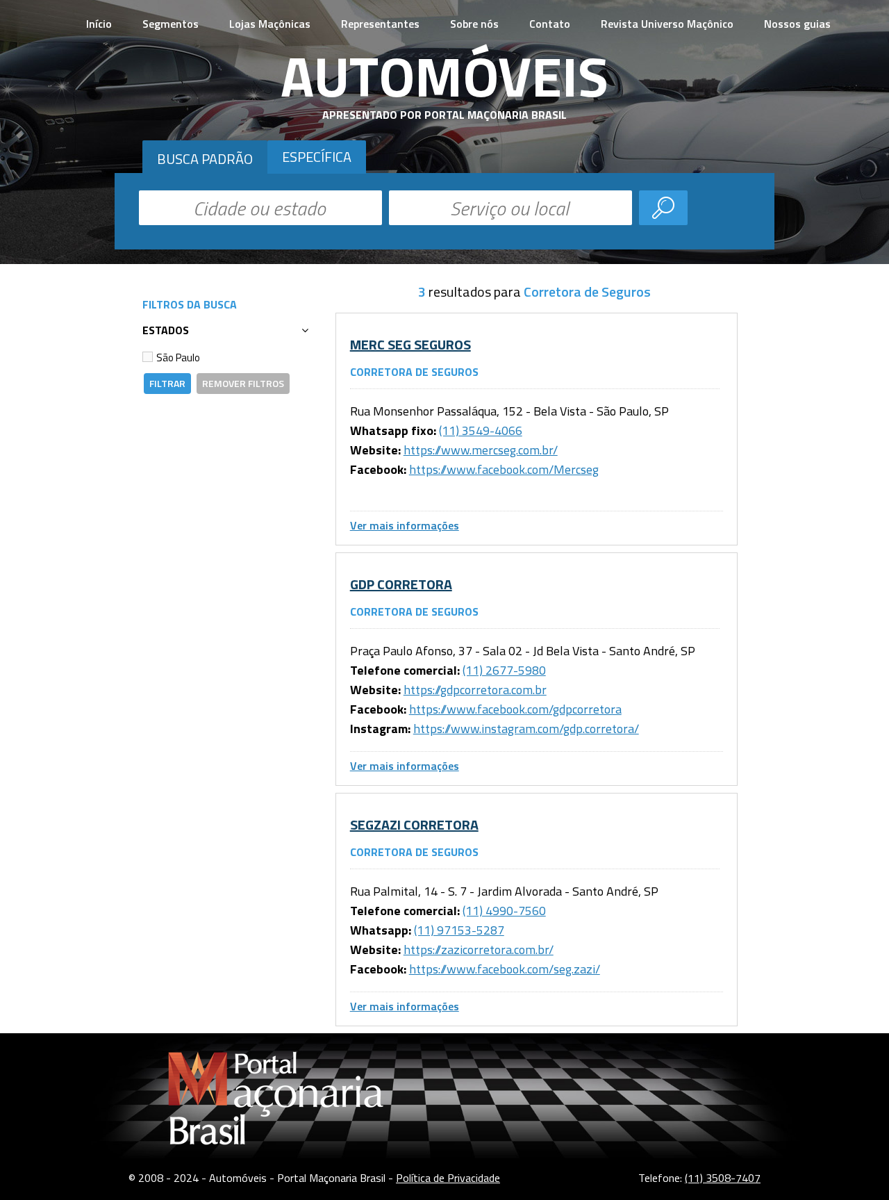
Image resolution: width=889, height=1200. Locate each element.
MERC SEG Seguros (410, 344)
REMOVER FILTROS (243, 383)
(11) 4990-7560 (504, 910)
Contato (549, 23)
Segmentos (170, 23)
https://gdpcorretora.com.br (475, 689)
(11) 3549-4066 (480, 430)
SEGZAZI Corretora (414, 824)
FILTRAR (167, 383)
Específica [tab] (316, 156)
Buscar (663, 207)
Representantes (380, 23)
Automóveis (444, 75)
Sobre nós (474, 23)
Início (99, 23)
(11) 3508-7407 (723, 1177)
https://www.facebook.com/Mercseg (504, 469)
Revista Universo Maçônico (667, 23)
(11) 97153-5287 (459, 930)
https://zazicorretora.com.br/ (479, 949)
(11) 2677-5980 (504, 670)
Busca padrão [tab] (205, 159)
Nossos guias (797, 23)
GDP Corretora (401, 584)
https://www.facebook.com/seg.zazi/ (504, 969)
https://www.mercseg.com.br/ (481, 450)
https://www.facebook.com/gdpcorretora (515, 709)
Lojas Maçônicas (269, 23)
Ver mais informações (404, 525)
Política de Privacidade (448, 1177)
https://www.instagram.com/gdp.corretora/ (526, 728)
